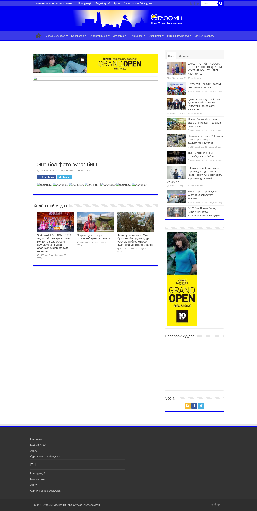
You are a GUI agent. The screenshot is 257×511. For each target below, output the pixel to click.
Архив (117, 3)
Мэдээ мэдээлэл (55, 35)
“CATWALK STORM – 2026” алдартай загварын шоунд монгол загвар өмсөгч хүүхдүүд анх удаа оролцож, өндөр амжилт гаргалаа (54, 243)
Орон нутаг (155, 35)
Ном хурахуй (85, 3)
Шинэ (171, 56)
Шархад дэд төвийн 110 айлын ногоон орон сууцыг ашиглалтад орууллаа (205, 139)
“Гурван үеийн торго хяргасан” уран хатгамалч (94, 236)
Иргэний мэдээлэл (178, 35)
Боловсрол (77, 35)
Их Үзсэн (184, 56)
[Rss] (191, 3)
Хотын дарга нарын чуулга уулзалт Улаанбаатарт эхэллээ (203, 195)
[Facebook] (194, 3)
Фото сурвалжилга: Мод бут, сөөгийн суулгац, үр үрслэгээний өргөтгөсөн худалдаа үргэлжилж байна (135, 239)
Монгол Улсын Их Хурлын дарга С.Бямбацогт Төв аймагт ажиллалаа (205, 122)
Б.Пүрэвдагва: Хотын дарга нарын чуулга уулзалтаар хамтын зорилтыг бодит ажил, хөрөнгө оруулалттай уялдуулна (194, 175)
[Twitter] (198, 3)
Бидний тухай (102, 3)
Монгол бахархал (205, 35)
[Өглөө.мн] (128, 18)
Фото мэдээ (87, 170)
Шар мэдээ (136, 35)
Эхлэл (38, 35)
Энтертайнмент (98, 35)
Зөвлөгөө (118, 35)
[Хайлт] (221, 3)
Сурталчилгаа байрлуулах (138, 3)
